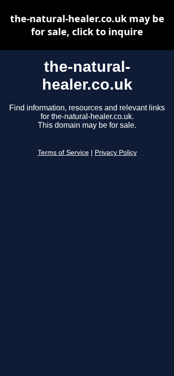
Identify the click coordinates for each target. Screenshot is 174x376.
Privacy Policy (116, 152)
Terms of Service (63, 152)
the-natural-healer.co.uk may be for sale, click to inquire (87, 25)
